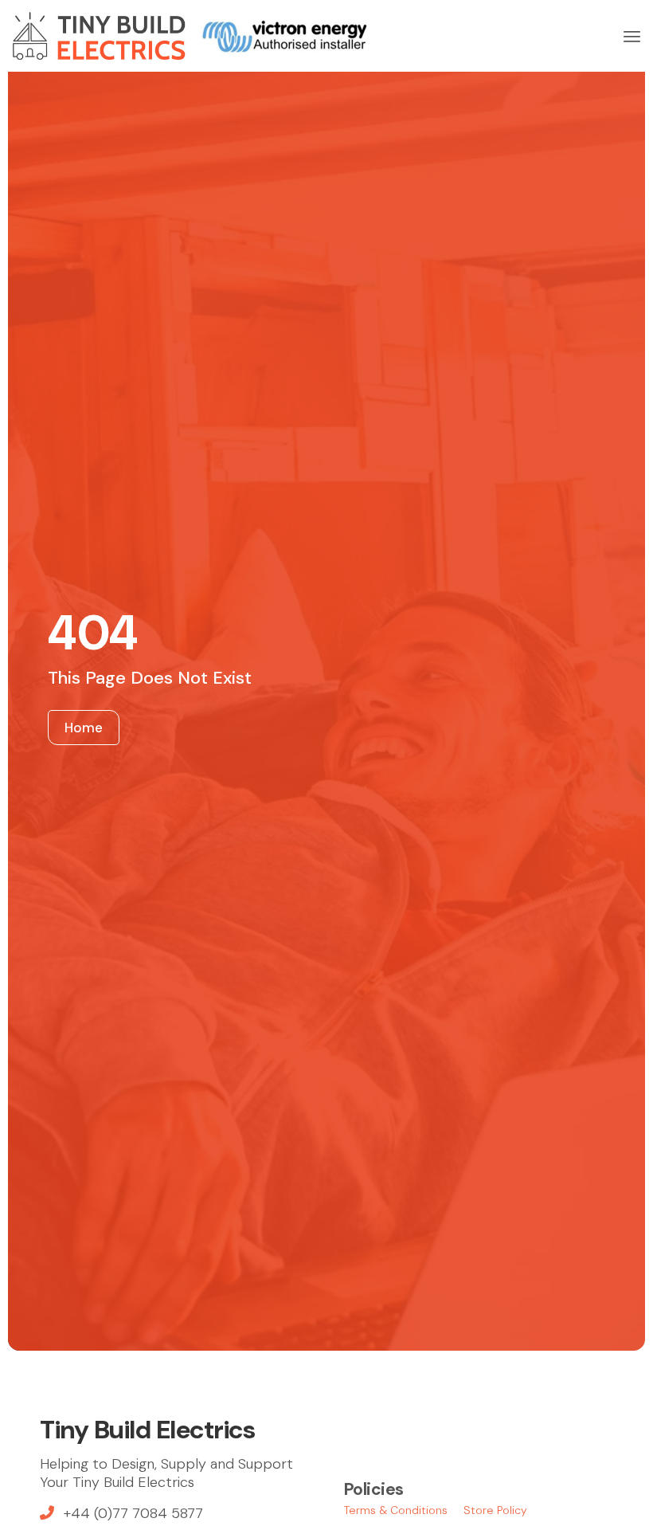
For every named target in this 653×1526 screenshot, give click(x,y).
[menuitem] (632, 35)
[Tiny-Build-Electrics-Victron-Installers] (189, 36)
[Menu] (632, 35)
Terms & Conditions (396, 1510)
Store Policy (495, 1510)
